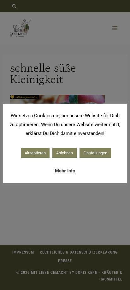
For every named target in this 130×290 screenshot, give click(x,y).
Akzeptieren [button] (35, 153)
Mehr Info (65, 171)
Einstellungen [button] (95, 153)
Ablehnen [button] (64, 153)
